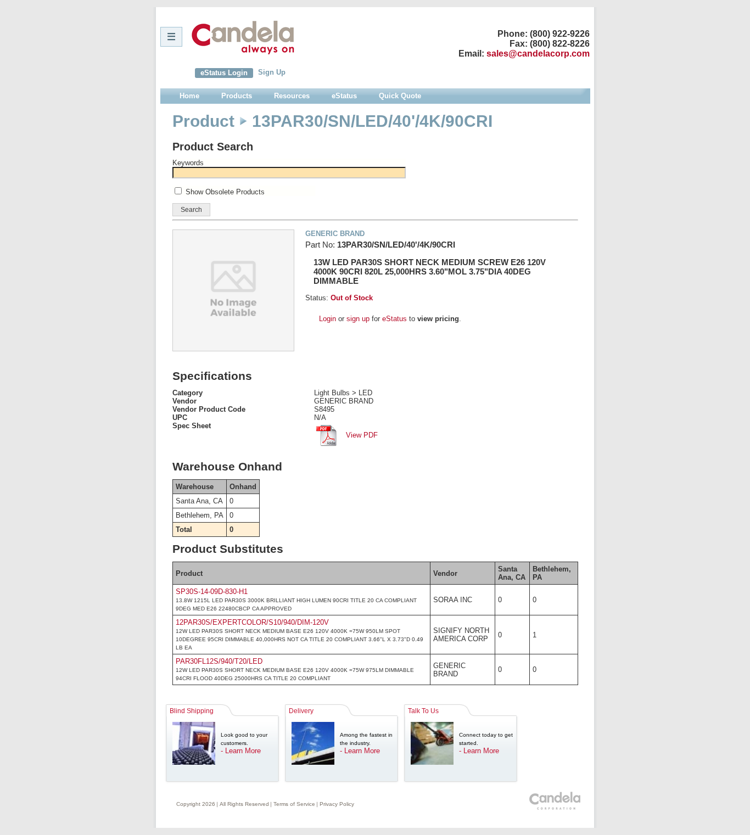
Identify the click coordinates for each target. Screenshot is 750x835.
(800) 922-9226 (560, 33)
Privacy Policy (337, 804)
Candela (243, 37)
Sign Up (272, 72)
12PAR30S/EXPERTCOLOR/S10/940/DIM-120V (252, 622)
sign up (358, 319)
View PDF (361, 435)
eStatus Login (224, 73)
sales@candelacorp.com (538, 53)
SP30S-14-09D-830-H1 (212, 591)
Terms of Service (294, 804)
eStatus (394, 319)
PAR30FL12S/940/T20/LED (219, 661)
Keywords (188, 163)
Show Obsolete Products (225, 192)
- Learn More (241, 751)
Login (327, 319)
